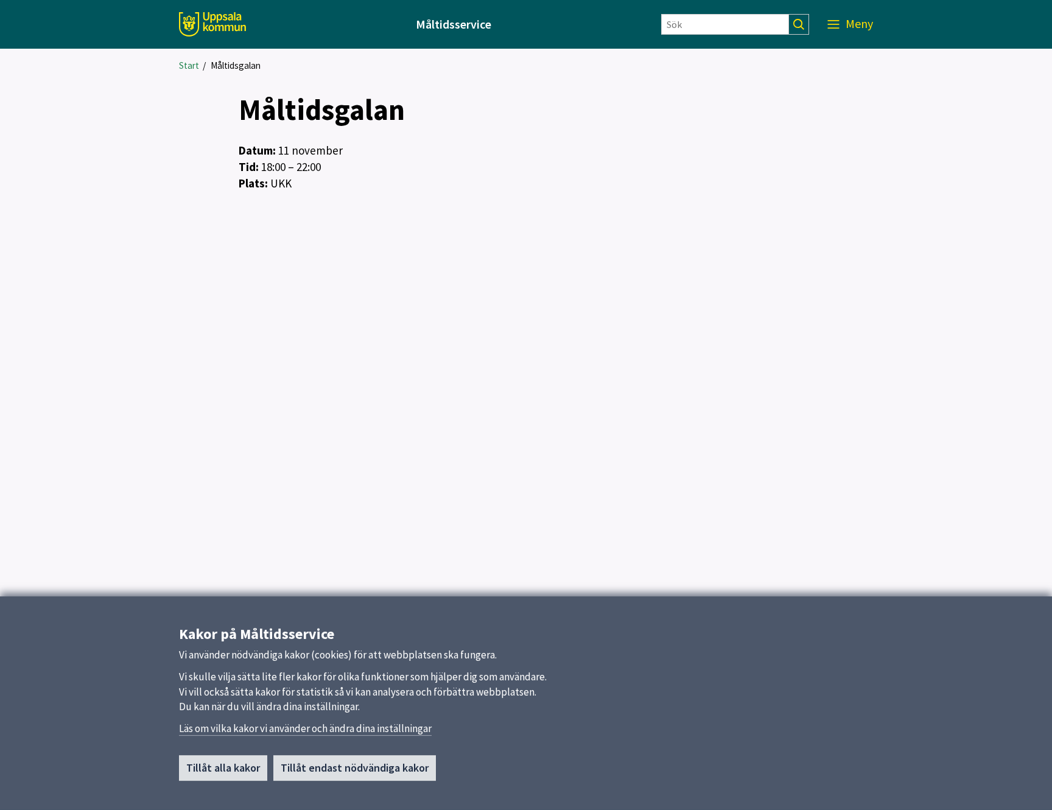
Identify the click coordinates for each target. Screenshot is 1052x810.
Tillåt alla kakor (223, 768)
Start (189, 65)
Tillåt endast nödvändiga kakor (355, 768)
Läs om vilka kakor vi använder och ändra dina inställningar (305, 728)
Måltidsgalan (236, 65)
